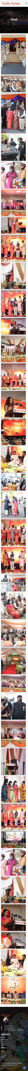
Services (3, 1041)
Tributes (3, 1057)
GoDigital (15, 1065)
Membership (4, 1039)
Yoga (2, 1045)
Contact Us (4, 1055)
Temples (3, 1037)
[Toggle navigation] (23, 3)
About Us (3, 1053)
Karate (2, 1043)
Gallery (3, 1051)
